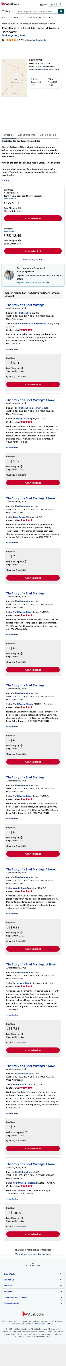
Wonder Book (19, 888)
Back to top (33, 1265)
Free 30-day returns (33, 259)
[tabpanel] (32, 160)
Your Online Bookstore (24, 1182)
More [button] (6, 180)
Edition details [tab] (48, 134)
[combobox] (37, 11)
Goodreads (40, 40)
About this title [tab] (26, 134)
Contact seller (12, 349)
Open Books (19, 517)
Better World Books (22, 983)
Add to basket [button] (33, 218)
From (36, 82)
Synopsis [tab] (9, 134)
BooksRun (18, 418)
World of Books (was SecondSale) (29, 323)
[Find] (61, 11)
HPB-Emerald (19, 1084)
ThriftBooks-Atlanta (23, 704)
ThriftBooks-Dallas (22, 612)
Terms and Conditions (44, 1324)
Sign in (52, 4)
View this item (10, 199)
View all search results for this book (33, 1254)
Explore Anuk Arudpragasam (31, 282)
